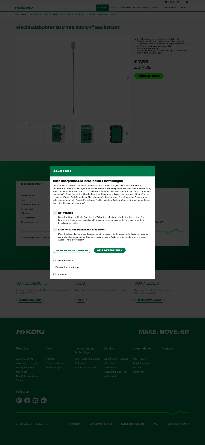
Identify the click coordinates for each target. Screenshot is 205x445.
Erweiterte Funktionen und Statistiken (81, 230)
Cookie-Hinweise (64, 261)
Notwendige (65, 213)
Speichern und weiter (72, 250)
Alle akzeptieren (109, 250)
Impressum (61, 274)
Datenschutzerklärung (67, 267)
